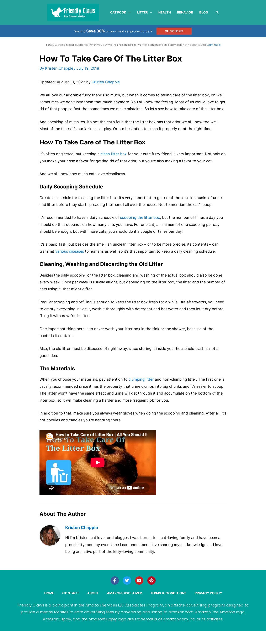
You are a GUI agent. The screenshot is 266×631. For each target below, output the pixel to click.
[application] (128, 12)
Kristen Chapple (106, 82)
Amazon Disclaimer (124, 593)
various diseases (69, 251)
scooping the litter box (140, 217)
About (93, 593)
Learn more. (214, 45)
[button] (217, 12)
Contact (70, 593)
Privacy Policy (208, 593)
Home (49, 593)
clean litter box (114, 154)
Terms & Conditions (168, 593)
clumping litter (141, 379)
